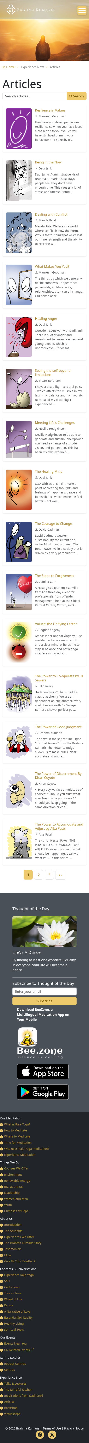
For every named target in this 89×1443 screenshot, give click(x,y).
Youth (8, 1205)
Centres (9, 1370)
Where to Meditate (17, 1136)
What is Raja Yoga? (17, 1124)
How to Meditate (15, 1130)
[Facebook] (40, 1435)
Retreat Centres (15, 1364)
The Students (13, 1231)
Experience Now (11, 1377)
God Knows (12, 1287)
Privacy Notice (74, 1428)
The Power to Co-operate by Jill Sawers (59, 678)
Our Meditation (10, 1118)
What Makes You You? (52, 266)
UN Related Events (17, 1350)
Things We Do (9, 1162)
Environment (13, 1175)
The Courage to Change (53, 523)
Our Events (7, 1337)
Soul (7, 1281)
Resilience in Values (50, 110)
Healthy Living (14, 1323)
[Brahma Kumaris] (28, 9)
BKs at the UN (13, 1187)
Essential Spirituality (18, 1317)
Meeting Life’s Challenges (55, 422)
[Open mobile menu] (82, 10)
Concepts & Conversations (18, 1269)
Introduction (13, 1225)
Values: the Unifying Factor (56, 624)
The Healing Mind (49, 471)
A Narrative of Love (17, 1311)
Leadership (12, 1193)
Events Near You (15, 1343)
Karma (8, 1305)
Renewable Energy (17, 1181)
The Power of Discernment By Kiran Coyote (58, 775)
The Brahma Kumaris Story (22, 1243)
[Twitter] (52, 1435)
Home (10, 67)
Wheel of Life (13, 1299)
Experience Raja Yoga (19, 1275)
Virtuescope (12, 1414)
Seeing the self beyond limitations (53, 372)
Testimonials (13, 1249)
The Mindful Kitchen (18, 1389)
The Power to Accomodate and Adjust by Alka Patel (59, 826)
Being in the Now (48, 162)
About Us (6, 1219)
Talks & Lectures (15, 1383)
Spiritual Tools (14, 1329)
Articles (9, 1402)
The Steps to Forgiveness (54, 575)
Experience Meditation (19, 1155)
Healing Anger (46, 318)
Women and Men (16, 1199)
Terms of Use (52, 1428)
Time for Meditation (18, 1143)
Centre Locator (10, 1358)
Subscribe (44, 1001)
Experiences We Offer (19, 1237)
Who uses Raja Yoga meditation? (26, 1149)
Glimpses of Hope (16, 1211)
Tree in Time (12, 1293)
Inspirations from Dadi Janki (23, 1396)
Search (78, 96)
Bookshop (11, 1408)
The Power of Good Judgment (58, 727)
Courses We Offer (16, 1168)
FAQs (7, 1255)
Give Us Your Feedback (19, 1261)
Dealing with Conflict (51, 214)
